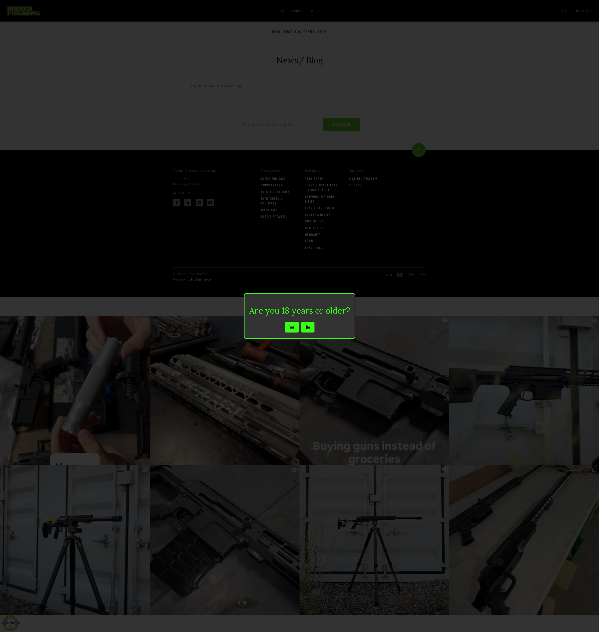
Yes (291, 327)
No (308, 327)
